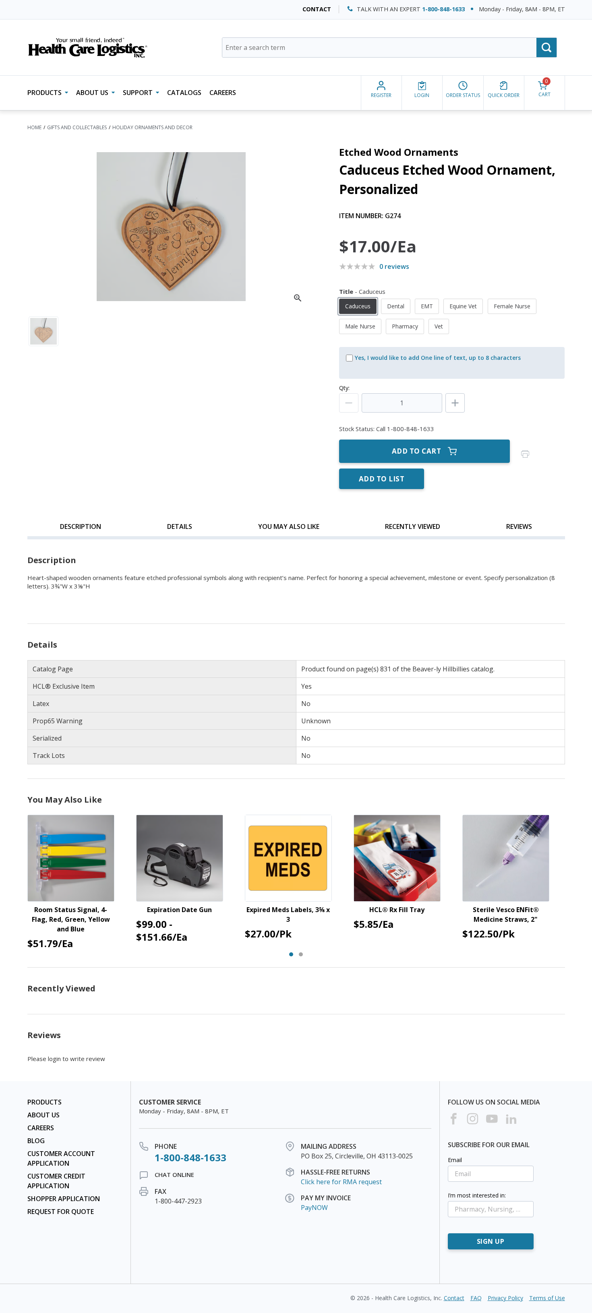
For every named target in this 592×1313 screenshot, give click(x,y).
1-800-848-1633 (443, 9)
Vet (439, 326)
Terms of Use (547, 1298)
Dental (395, 306)
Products (44, 1102)
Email (455, 1160)
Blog (36, 1140)
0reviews (394, 266)
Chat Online (174, 1175)
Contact (316, 9)
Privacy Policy (505, 1298)
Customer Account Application (61, 1158)
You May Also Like (288, 526)
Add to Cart (416, 451)
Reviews (519, 526)
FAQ (476, 1298)
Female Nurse (512, 306)
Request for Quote (60, 1211)
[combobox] (389, 47)
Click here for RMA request (341, 1181)
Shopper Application (63, 1198)
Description (80, 526)
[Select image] (43, 331)
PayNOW (314, 1207)
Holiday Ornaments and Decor (152, 127)
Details (179, 526)
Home (34, 127)
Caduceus (358, 306)
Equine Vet (463, 306)
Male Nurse (360, 326)
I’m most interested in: (477, 1195)
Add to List (382, 478)
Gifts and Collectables (77, 127)
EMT (427, 306)
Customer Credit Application (56, 1181)
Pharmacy (405, 326)
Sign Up (491, 1241)
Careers (222, 92)
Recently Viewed (412, 526)
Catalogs (184, 92)
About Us (43, 1115)
